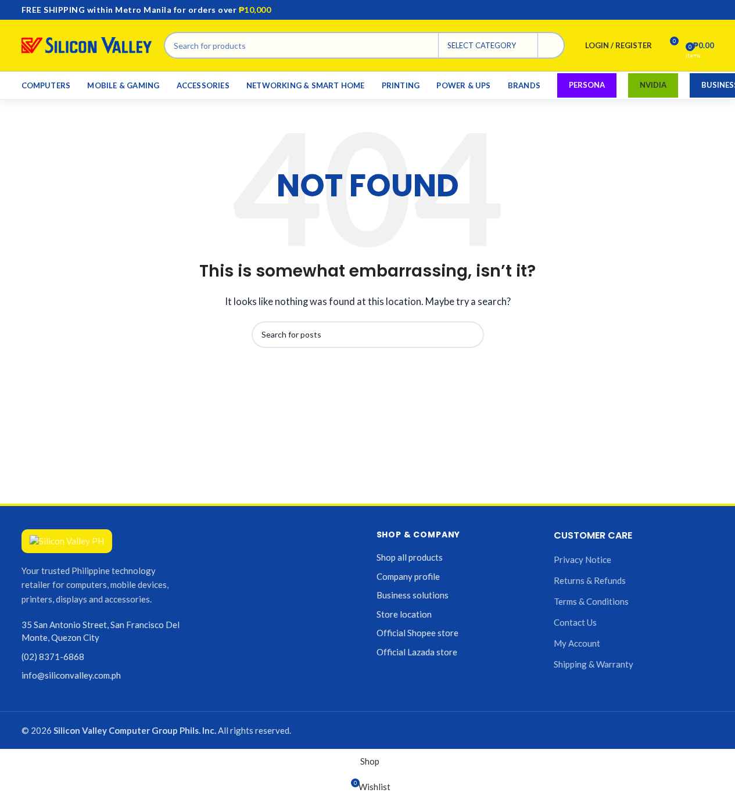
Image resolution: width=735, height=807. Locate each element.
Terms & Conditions (591, 601)
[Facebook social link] (665, 10)
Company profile (408, 576)
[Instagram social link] (679, 10)
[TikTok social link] (693, 10)
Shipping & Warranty (593, 664)
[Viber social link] (707, 10)
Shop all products (410, 557)
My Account (577, 643)
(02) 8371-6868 (52, 656)
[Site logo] (86, 44)
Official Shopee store (417, 632)
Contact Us (575, 622)
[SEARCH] (551, 45)
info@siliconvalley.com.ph (71, 675)
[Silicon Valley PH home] (66, 541)
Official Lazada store (417, 652)
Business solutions (413, 595)
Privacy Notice (582, 559)
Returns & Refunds (590, 580)
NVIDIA (653, 84)
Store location (404, 614)
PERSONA (587, 84)
